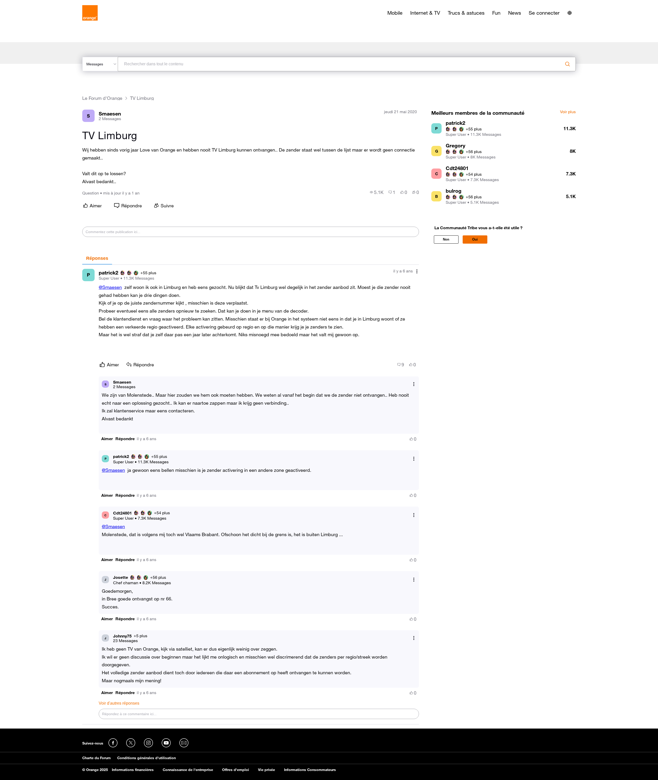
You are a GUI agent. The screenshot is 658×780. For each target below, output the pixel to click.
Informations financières (133, 769)
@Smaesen (110, 287)
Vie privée (266, 769)
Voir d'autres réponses (119, 703)
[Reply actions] (414, 384)
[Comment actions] (417, 271)
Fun (496, 13)
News (514, 13)
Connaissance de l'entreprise (188, 769)
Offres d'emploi (235, 769)
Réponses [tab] (97, 258)
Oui (475, 239)
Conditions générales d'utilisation (146, 758)
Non (446, 239)
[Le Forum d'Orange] (90, 13)
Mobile (395, 13)
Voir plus (568, 112)
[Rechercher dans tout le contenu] (567, 64)
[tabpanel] (250, 494)
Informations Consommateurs (310, 769)
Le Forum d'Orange (102, 98)
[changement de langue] (569, 13)
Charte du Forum (96, 758)
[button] (107, 439)
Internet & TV (425, 13)
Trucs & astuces (466, 13)
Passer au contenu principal (27, 4)
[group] (376, 192)
